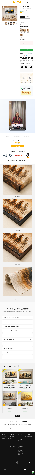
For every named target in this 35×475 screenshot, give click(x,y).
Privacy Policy (12, 446)
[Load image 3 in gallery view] (11, 23)
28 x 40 (22, 22)
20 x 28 (22, 19)
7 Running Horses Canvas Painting (10, 385)
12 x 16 (22, 17)
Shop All (4, 440)
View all (17, 415)
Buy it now (26, 49)
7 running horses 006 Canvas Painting (10, 407)
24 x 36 (27, 19)
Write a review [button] (17, 146)
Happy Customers (5, 438)
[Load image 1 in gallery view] (6, 23)
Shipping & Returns (12, 439)
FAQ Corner (12, 436)
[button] (3, 3)
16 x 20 (27, 17)
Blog (3, 443)
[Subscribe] (25, 429)
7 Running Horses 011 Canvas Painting (25, 407)
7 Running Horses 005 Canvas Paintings (25, 385)
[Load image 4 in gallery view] (14, 23)
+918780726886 (25, 42)
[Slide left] (3, 24)
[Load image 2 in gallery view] (8, 23)
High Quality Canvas (24, 26)
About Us (4, 436)
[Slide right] (16, 24)
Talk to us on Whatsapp (20, 454)
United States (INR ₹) (6, 471)
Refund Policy (12, 442)
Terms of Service (13, 444)
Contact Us (20, 456)
